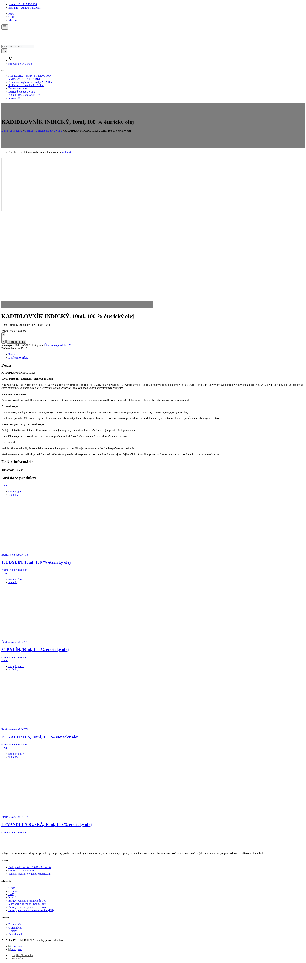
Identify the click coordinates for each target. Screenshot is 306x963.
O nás (11, 16)
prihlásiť (67, 151)
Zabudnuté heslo (17, 934)
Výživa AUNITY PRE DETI (24, 78)
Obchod (28, 130)
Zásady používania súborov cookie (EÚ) (31, 910)
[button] (4, 27)
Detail (4, 485)
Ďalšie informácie (18, 357)
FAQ (11, 13)
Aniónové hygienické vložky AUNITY (30, 82)
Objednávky (15, 927)
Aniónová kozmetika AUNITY (26, 85)
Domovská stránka (11, 130)
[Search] (4, 50)
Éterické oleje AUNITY (21, 91)
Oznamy (13, 891)
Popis (11, 354)
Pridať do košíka (16, 341)
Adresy (12, 930)
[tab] (156, 354)
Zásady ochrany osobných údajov (27, 900)
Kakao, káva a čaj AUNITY (24, 94)
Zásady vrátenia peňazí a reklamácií (28, 907)
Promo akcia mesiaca (20, 88)
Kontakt (13, 897)
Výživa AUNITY (18, 98)
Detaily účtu (15, 924)
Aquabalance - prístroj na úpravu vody (30, 75)
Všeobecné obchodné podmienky (27, 903)
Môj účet (13, 19)
